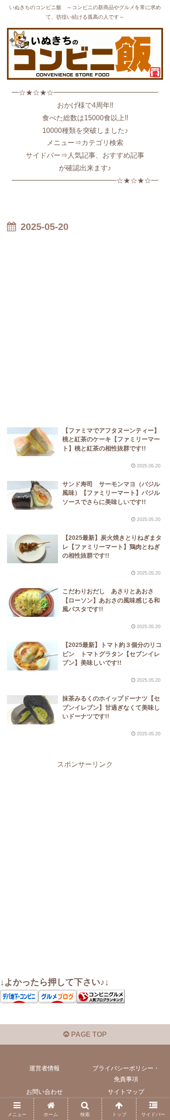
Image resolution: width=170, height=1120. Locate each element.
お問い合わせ (44, 1091)
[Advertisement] (85, 325)
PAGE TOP (88, 1034)
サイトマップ (126, 1091)
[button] (152, 1052)
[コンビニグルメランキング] (101, 996)
